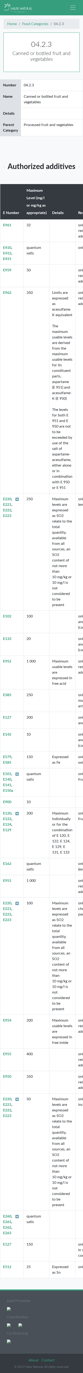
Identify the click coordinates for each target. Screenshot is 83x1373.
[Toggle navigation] (72, 7)
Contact (48, 1360)
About (34, 1360)
